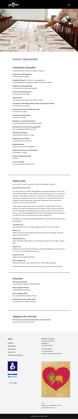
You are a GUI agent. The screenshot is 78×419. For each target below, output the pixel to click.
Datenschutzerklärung (15, 355)
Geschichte (11, 349)
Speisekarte (12, 346)
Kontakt (10, 343)
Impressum (11, 352)
